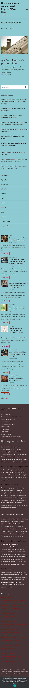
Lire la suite (5, 253)
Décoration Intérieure (9, 616)
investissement (7, 632)
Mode (2, 198)
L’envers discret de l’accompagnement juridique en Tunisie (16, 330)
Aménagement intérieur (9, 600)
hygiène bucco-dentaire (9, 629)
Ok (15, 685)
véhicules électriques (9, 661)
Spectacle (13, 653)
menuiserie (5, 637)
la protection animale (9, 635)
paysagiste (17, 640)
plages (12, 643)
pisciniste (5, 643)
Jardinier (16, 632)
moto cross (22, 637)
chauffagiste (6, 608)
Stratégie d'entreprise (9, 656)
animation (22, 600)
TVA (19, 656)
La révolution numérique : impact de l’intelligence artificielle (18, 354)
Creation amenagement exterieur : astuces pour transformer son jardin (13, 144)
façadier (22, 619)
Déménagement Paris (8, 419)
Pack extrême (5, 414)
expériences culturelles (9, 619)
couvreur (5, 611)
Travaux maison (6, 57)
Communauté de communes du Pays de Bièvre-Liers (10, 7)
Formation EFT (6, 431)
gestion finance (7, 627)
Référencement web (7, 424)
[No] (27, 682)
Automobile (4, 184)
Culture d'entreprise (8, 613)
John (2, 74)
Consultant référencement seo (11, 417)
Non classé (4, 203)
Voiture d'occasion (8, 658)
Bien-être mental (20, 603)
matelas (20, 635)
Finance (3, 193)
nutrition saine (7, 640)
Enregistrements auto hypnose (11, 436)
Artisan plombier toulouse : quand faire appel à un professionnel (18, 285)
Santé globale (18, 651)
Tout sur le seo (5, 426)
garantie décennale (8, 624)
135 (6, 398)
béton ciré (5, 605)
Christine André (6, 434)
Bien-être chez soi (7, 603)
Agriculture (4, 180)
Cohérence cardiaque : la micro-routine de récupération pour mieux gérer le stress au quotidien (13, 152)
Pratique (3, 207)
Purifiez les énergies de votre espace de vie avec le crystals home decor (13, 167)
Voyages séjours (6, 226)
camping (13, 605)
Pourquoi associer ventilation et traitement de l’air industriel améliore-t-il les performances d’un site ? (14, 101)
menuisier (14, 637)
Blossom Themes (18, 673)
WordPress (11, 676)
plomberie (5, 648)
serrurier (5, 653)
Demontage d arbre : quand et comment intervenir (12, 137)
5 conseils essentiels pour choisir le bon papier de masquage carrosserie (18, 261)
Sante (2, 212)
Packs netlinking (6, 422)
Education (4, 189)
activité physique (6, 597)
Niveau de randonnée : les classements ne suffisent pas (13, 109)
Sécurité (3, 217)
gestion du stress (22, 624)
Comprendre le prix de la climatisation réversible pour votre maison (11, 116)
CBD (19, 605)
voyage (18, 658)
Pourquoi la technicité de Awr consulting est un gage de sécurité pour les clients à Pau (14, 123)
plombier (13, 648)
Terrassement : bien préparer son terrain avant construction (14, 130)
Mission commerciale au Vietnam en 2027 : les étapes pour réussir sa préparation (14, 160)
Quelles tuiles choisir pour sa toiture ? (12, 62)
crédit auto (13, 611)
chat (23, 605)
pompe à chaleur (7, 651)
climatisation (16, 608)
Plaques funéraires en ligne (11, 645)
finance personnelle (8, 621)
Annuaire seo (5, 429)
